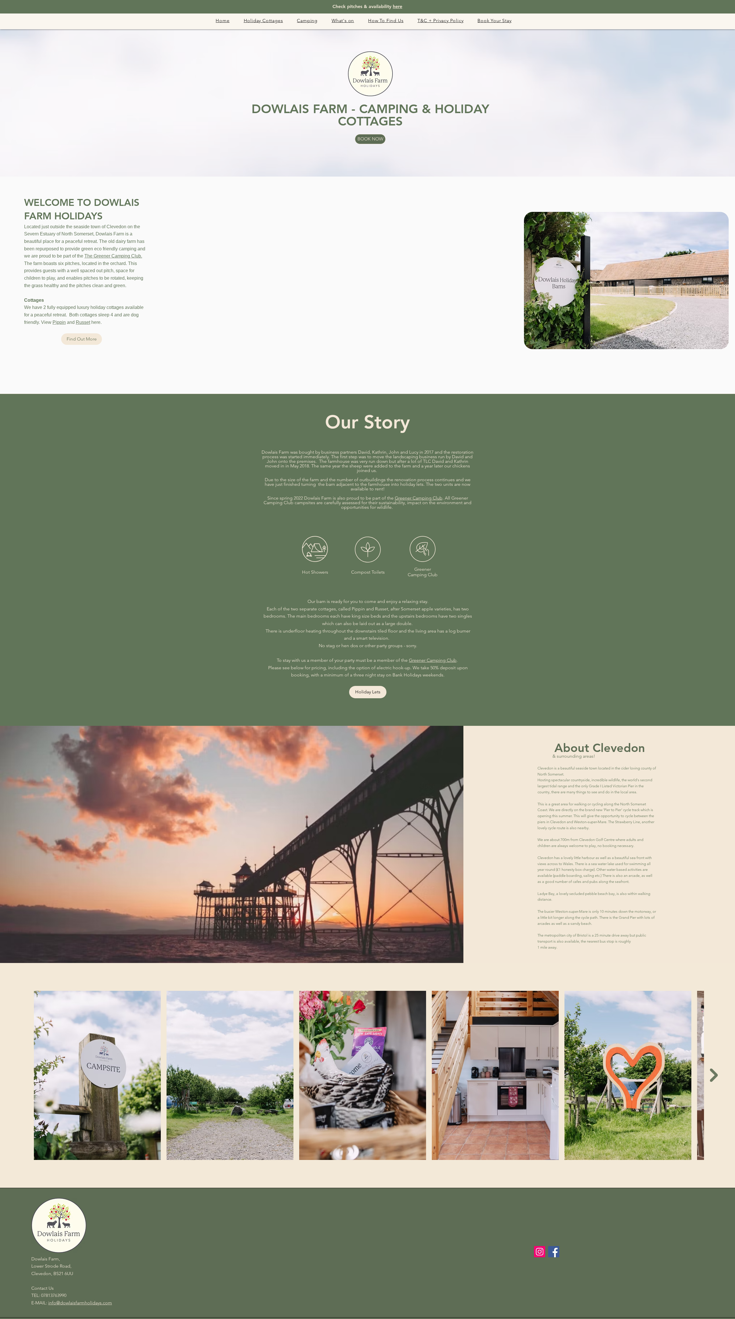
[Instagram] (539, 1251)
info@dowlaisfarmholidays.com (80, 1303)
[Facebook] (553, 1251)
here (397, 6)
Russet (83, 322)
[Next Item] (714, 1075)
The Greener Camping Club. (113, 256)
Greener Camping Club (418, 498)
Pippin (59, 322)
